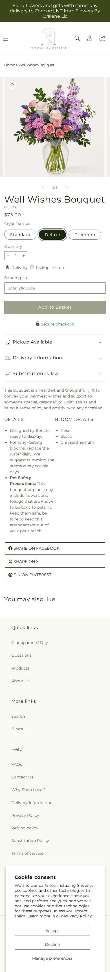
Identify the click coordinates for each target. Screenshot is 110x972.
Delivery (20, 267)
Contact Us (22, 777)
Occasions (21, 655)
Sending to (24, 278)
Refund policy (24, 827)
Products (20, 668)
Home (9, 65)
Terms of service (27, 853)
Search (18, 716)
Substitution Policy (30, 840)
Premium (84, 234)
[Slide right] (67, 187)
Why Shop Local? (28, 789)
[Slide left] (42, 187)
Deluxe (52, 234)
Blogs (17, 728)
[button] (77, 38)
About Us (20, 680)
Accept (52, 930)
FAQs (16, 764)
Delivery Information (31, 802)
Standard (20, 234)
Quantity (13, 246)
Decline (52, 944)
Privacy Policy (78, 916)
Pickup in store (50, 267)
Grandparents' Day (29, 642)
